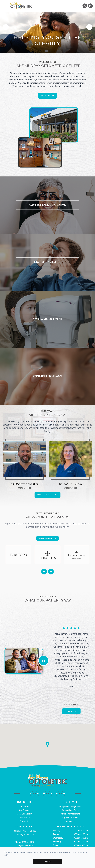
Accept (47, 861)
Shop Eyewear (46, 538)
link (24, 439)
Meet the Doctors (47, 494)
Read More (71, 711)
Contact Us (24, 821)
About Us (25, 806)
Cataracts (70, 821)
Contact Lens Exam (70, 810)
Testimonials (24, 817)
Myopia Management (70, 814)
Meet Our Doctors (25, 814)
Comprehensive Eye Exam (70, 806)
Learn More (47, 95)
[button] (4, 6)
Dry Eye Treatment (70, 817)
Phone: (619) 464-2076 (24, 842)
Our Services (24, 810)
